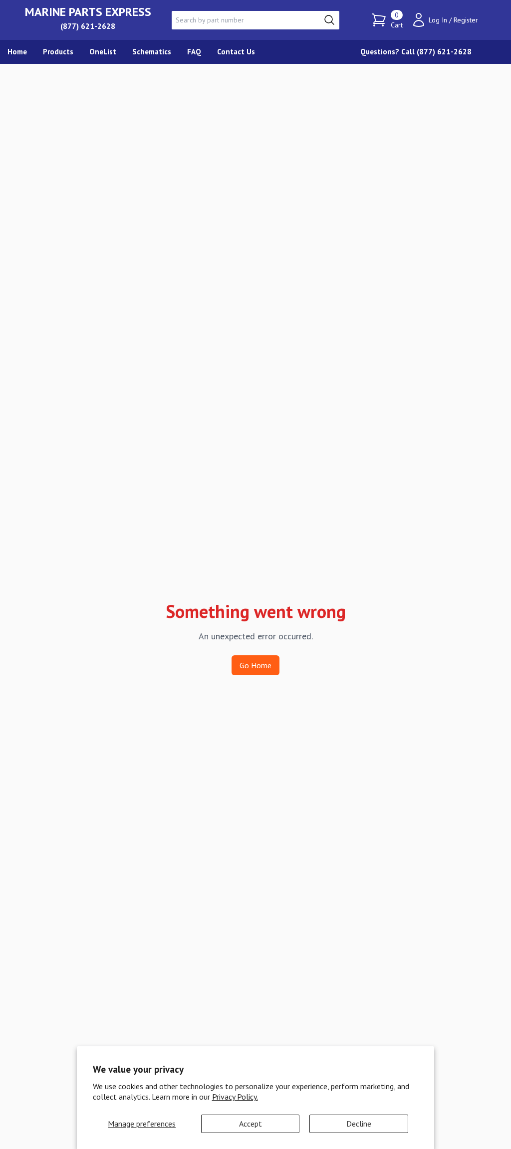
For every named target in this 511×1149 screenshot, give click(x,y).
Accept (250, 1124)
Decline (358, 1124)
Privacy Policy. (235, 1097)
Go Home (255, 665)
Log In (438, 19)
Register (466, 19)
